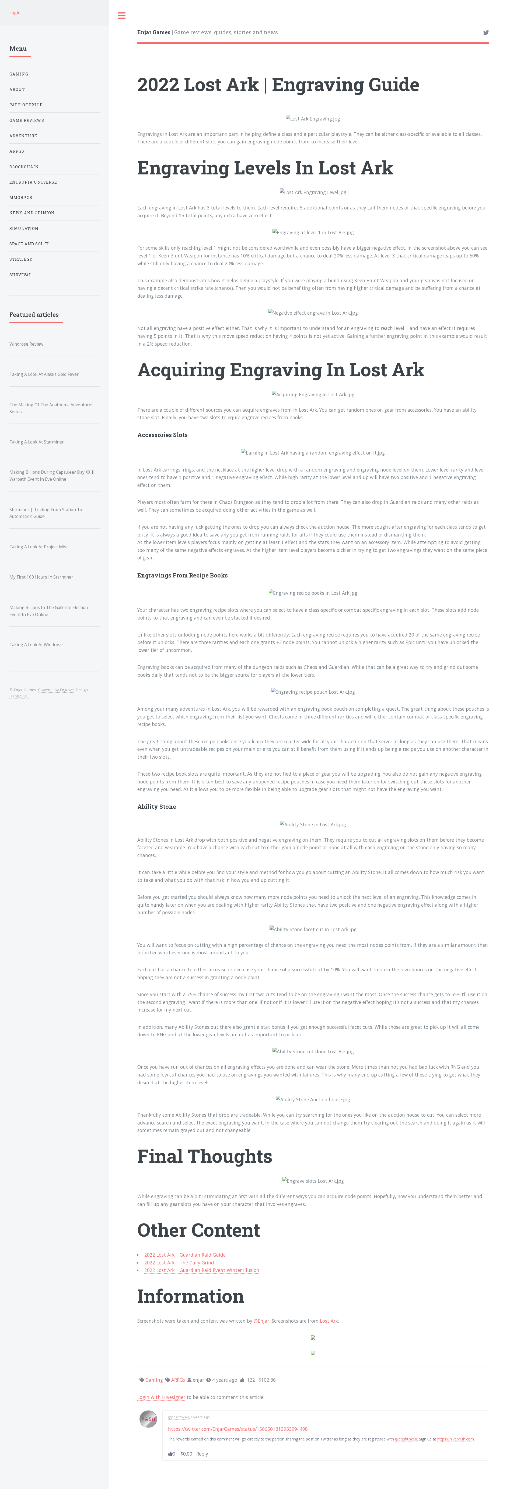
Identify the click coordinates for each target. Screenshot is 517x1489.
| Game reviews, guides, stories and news (207, 32)
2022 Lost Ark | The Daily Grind (179, 1262)
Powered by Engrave (56, 689)
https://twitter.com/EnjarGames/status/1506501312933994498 (238, 1429)
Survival (20, 274)
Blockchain (24, 166)
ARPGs (17, 151)
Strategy (21, 259)
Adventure (23, 135)
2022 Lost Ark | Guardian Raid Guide (185, 1254)
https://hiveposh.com (455, 1439)
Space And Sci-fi (29, 243)
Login (14, 13)
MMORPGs (20, 197)
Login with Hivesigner (161, 1397)
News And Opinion (32, 212)
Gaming (18, 74)
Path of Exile (26, 104)
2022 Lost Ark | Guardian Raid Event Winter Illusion (201, 1270)
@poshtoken (178, 1417)
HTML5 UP (19, 696)
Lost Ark (329, 1321)
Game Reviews (26, 120)
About (17, 89)
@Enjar (261, 1321)
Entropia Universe (33, 182)
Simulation (24, 228)
